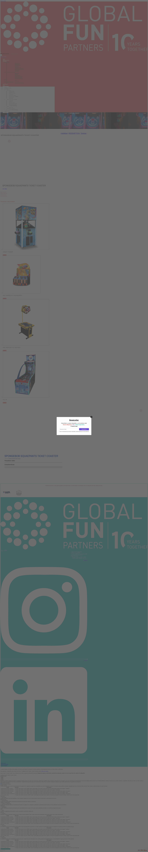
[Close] (91, 417)
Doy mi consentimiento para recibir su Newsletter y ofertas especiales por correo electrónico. (74, 431)
